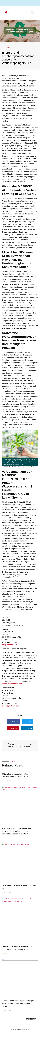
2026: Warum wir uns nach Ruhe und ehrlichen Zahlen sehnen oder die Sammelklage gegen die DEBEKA (16, 831)
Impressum (31, 1019)
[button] (32, 12)
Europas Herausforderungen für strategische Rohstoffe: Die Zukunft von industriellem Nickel (19, 1003)
